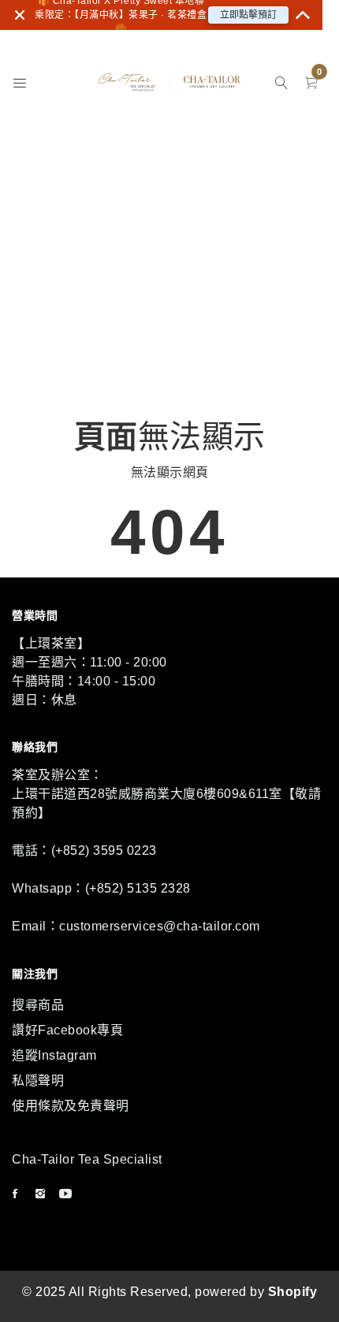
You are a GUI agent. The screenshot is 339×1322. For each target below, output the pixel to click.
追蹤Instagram (54, 1055)
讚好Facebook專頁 (67, 1030)
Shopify (293, 1291)
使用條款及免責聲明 (70, 1105)
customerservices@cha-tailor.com (159, 926)
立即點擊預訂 (248, 14)
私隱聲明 (38, 1080)
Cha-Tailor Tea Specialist (87, 1159)
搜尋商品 (38, 1005)
